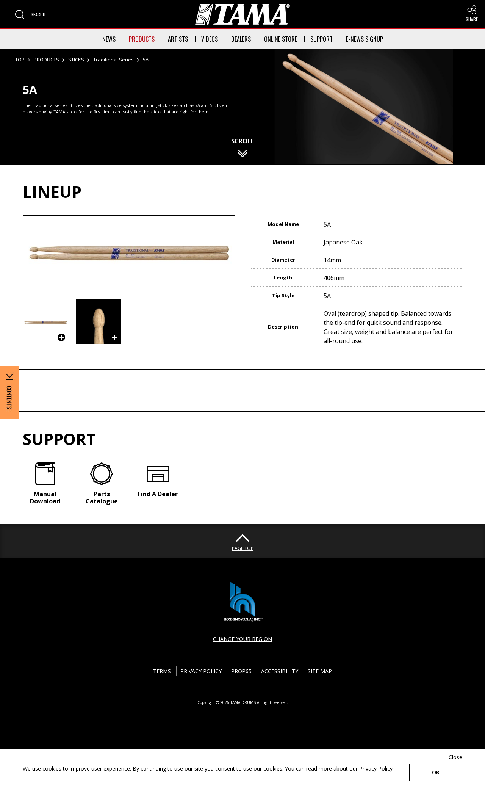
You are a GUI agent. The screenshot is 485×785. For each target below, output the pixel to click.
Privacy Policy (376, 768)
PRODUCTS (142, 39)
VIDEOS (209, 39)
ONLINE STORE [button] (280, 39)
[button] (30, 14)
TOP (20, 59)
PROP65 (241, 671)
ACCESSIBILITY (279, 671)
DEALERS (241, 39)
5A (146, 59)
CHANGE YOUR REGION (242, 638)
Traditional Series (113, 59)
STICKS (76, 59)
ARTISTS (178, 39)
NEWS (109, 39)
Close (455, 757)
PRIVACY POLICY (201, 671)
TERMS (162, 671)
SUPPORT (321, 39)
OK (436, 772)
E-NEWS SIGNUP (364, 39)
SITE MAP (320, 671)
